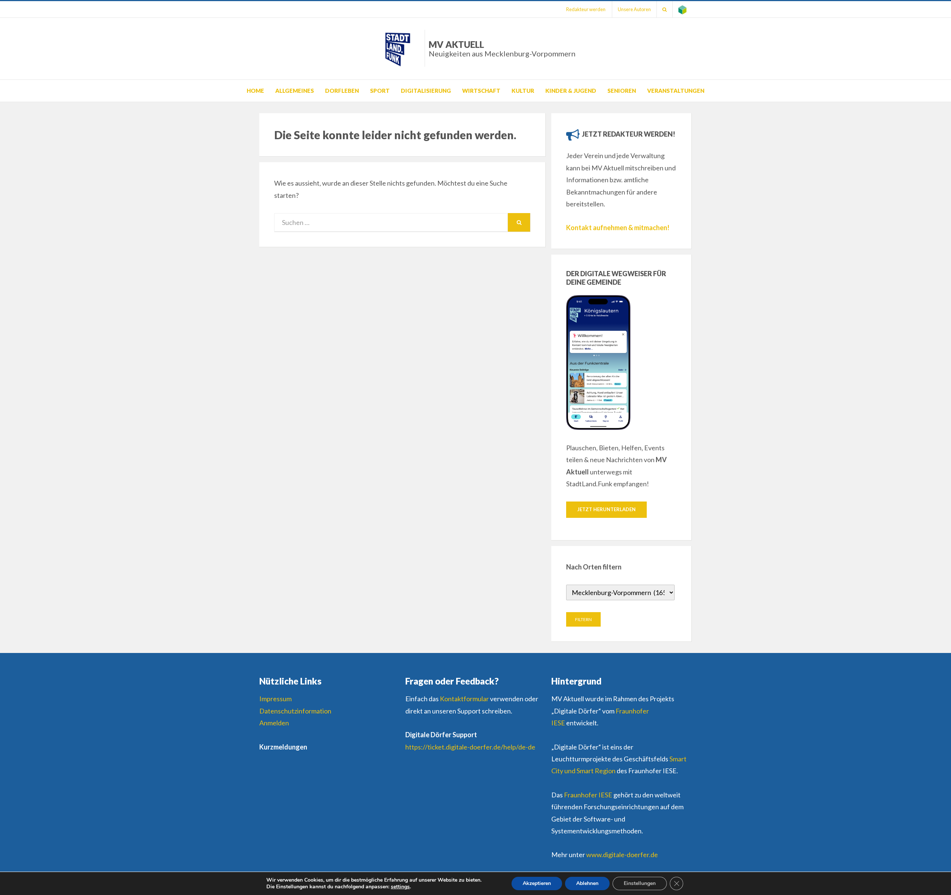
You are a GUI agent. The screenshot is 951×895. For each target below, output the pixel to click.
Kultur (523, 90)
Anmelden (274, 723)
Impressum (275, 699)
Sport (380, 90)
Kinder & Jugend (570, 90)
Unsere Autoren (634, 9)
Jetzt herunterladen (606, 509)
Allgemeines (294, 90)
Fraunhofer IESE (588, 795)
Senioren (621, 90)
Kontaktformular (464, 699)
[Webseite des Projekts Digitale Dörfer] (682, 9)
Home (255, 90)
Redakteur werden (586, 9)
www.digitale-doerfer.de (622, 854)
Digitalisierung (426, 90)
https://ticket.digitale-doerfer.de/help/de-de (470, 747)
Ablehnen (587, 883)
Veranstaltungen (675, 90)
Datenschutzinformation (295, 711)
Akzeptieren (537, 883)
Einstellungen (640, 883)
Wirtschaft (481, 90)
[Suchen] (664, 9)
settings (400, 886)
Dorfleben (342, 90)
